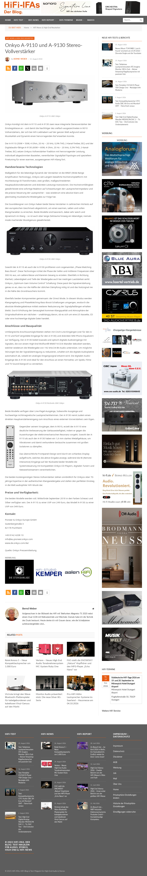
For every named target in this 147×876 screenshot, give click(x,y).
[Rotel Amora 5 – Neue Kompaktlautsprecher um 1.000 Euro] (19, 649)
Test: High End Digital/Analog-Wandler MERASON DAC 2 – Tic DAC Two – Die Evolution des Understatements (127, 120)
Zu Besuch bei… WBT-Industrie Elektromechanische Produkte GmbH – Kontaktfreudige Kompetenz (98, 813)
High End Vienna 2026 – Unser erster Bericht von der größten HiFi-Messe (97, 792)
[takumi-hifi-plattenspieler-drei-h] (122, 248)
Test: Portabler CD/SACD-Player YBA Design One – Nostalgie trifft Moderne (128, 87)
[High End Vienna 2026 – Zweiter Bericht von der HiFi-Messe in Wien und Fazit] (82, 766)
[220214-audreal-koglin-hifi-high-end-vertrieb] (122, 394)
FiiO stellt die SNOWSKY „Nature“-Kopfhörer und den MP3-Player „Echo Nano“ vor (79, 665)
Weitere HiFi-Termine (111, 711)
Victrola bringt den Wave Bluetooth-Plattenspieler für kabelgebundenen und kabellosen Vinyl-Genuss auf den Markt (18, 700)
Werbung (117, 768)
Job (114, 773)
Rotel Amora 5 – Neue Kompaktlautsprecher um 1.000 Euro (17, 663)
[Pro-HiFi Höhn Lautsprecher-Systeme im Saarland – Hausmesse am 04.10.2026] (81, 683)
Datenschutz (118, 751)
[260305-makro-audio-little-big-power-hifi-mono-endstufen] (122, 624)
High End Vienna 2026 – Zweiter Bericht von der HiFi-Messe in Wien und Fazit (97, 773)
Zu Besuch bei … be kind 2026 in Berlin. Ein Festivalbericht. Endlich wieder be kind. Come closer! (97, 752)
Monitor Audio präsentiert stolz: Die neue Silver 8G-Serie (49, 697)
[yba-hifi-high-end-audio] (122, 285)
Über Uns (117, 784)
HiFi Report (48, 20)
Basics (90, 20)
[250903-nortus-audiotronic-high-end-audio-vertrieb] (122, 358)
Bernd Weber (20, 59)
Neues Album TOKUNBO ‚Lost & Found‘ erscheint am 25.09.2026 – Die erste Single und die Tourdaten (128, 51)
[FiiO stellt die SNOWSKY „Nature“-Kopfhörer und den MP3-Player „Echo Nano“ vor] (81, 649)
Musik (79, 20)
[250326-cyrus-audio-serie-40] (122, 321)
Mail (115, 779)
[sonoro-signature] (92, 13)
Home (8, 20)
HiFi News (33, 20)
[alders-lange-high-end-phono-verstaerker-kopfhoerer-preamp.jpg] (122, 660)
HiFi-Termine (66, 20)
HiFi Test (18, 20)
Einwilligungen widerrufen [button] (124, 812)
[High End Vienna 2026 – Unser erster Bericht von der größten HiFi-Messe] (82, 787)
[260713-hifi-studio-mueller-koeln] (122, 504)
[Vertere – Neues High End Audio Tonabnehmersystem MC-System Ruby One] (50, 649)
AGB (115, 762)
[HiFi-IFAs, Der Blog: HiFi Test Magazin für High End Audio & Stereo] (22, 8)
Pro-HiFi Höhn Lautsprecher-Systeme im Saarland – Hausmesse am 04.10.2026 (80, 699)
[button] (8, 68)
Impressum (118, 746)
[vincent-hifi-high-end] (122, 431)
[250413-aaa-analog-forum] (122, 175)
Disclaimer (117, 757)
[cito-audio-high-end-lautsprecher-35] (122, 212)
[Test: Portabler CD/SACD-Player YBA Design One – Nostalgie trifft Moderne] (107, 83)
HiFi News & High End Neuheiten (19, 38)
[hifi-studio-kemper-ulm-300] (49, 582)
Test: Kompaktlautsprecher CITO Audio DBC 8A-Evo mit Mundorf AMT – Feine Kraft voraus (127, 103)
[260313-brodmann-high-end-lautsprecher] (122, 587)
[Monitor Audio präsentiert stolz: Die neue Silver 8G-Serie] (50, 683)
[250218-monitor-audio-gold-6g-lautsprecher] (122, 467)
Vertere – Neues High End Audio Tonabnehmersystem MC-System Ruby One (49, 663)
